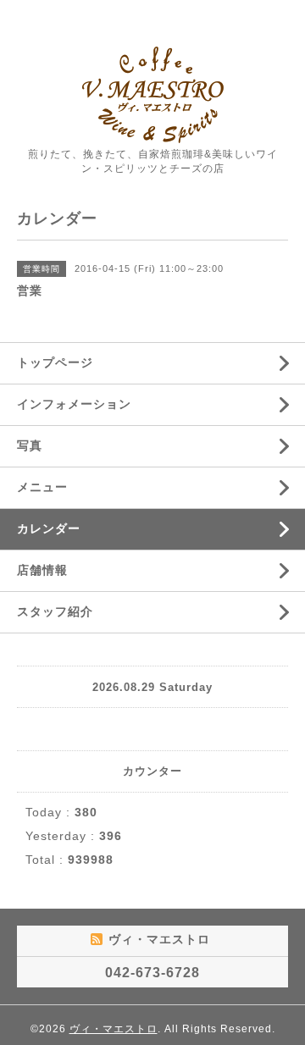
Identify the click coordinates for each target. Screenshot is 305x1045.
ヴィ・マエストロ (113, 1029)
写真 (29, 445)
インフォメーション (74, 404)
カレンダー (48, 528)
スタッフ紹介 (55, 611)
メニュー (42, 487)
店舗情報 (42, 570)
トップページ (55, 362)
